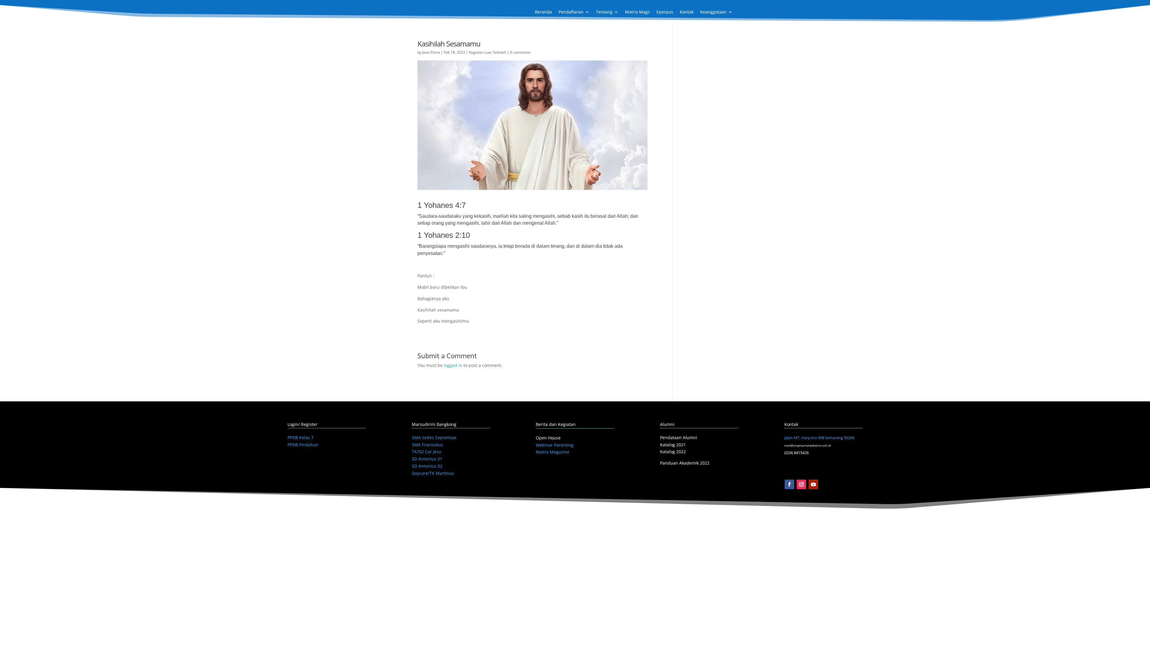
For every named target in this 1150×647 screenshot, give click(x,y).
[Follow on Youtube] (813, 484)
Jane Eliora (431, 52)
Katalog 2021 (673, 445)
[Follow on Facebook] (789, 484)
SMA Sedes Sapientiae (434, 437)
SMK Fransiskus (427, 445)
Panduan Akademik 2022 (684, 463)
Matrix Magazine (552, 452)
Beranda (543, 12)
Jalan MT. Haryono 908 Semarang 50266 (819, 437)
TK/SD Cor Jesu (426, 451)
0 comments (520, 52)
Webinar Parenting (555, 445)
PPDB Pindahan (303, 445)
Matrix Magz (637, 12)
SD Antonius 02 (427, 466)
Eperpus (664, 12)
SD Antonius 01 (427, 459)
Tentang (604, 12)
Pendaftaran (571, 12)
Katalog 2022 (673, 451)
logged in (453, 365)
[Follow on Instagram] (801, 484)
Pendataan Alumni (678, 437)
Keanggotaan (713, 12)
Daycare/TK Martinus (433, 473)
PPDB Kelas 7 (301, 437)
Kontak (687, 12)
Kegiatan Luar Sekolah (487, 52)
